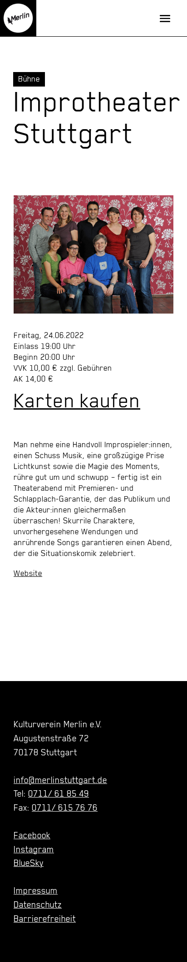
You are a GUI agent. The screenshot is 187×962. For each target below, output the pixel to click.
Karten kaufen (77, 400)
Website (28, 573)
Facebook (32, 835)
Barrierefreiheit (45, 918)
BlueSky (29, 863)
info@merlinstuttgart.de (60, 780)
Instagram (34, 849)
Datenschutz (38, 904)
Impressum (36, 890)
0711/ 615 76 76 (65, 807)
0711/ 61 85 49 (58, 793)
